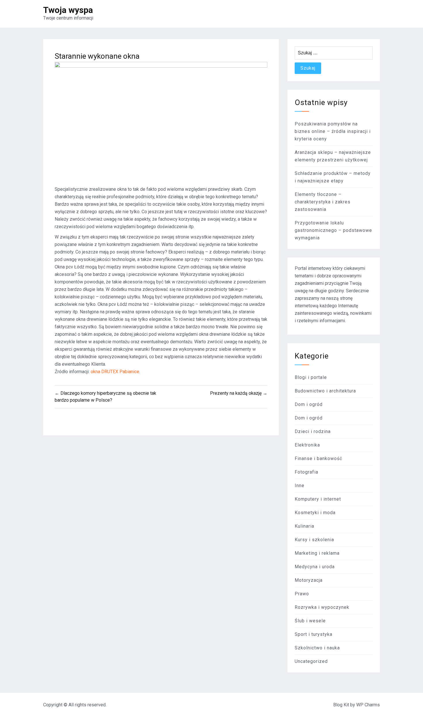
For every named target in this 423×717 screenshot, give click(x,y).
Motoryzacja (309, 580)
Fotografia (306, 472)
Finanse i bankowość (318, 458)
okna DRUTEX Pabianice (115, 371)
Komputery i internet (318, 499)
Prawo (302, 593)
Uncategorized (311, 661)
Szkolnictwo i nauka (317, 648)
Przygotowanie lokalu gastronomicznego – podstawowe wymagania (333, 230)
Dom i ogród (309, 404)
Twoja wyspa (68, 10)
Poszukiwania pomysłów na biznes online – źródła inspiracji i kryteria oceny (333, 131)
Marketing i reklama (317, 553)
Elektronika (307, 445)
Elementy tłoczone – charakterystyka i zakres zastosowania (322, 202)
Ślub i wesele (310, 620)
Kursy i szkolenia (314, 539)
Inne (299, 485)
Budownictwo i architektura (325, 391)
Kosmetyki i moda (315, 512)
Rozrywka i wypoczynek (322, 607)
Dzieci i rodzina (313, 431)
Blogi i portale (311, 377)
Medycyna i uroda (315, 566)
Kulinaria (304, 526)
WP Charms (368, 705)
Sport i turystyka (313, 634)
